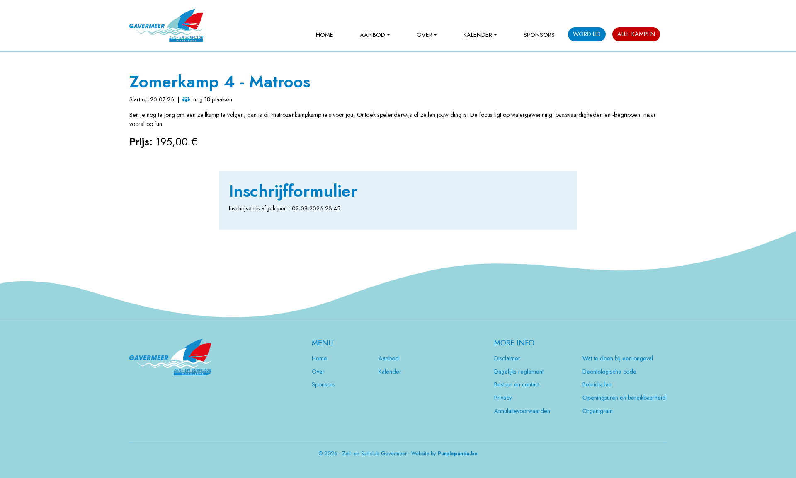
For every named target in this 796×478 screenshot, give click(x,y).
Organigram (597, 411)
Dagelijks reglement (519, 371)
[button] (375, 35)
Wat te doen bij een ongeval (617, 358)
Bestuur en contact (516, 384)
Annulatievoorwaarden (522, 411)
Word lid (587, 34)
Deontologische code (609, 371)
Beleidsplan (597, 384)
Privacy (503, 398)
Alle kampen (636, 34)
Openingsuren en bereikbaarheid (624, 398)
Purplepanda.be (458, 453)
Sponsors (539, 35)
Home (324, 35)
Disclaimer (507, 358)
